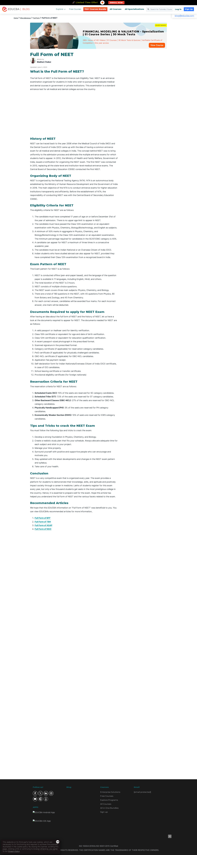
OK (58, 842)
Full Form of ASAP (43, 525)
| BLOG (25, 9)
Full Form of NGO (43, 529)
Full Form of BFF (43, 518)
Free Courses (75, 9)
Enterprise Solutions (110, 792)
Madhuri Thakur (44, 62)
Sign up (104, 812)
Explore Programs (109, 800)
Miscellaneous (25, 18)
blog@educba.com (184, 15)
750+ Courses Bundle (95, 9)
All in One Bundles (109, 808)
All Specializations (134, 9)
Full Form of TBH (43, 522)
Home (16, 18)
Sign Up (189, 9)
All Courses (115, 9)
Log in (178, 9)
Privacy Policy (14, 851)
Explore (59, 9)
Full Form (36, 18)
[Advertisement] (145, 86)
